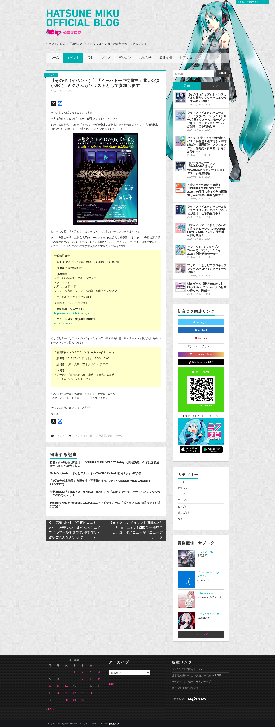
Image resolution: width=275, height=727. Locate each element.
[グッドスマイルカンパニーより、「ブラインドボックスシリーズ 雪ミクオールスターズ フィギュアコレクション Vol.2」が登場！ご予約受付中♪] (180, 115)
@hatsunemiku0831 (202, 362)
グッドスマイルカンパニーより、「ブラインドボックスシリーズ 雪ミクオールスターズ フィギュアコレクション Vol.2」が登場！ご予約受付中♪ (207, 119)
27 (58, 700)
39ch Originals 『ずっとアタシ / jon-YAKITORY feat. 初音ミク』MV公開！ (97, 473)
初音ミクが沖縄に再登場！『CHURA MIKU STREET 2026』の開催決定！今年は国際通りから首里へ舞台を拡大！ (207, 189)
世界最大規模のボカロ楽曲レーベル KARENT (196, 675)
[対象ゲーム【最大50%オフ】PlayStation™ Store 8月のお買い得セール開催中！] (180, 286)
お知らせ (145, 57)
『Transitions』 (205, 593)
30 (82, 700)
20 (58, 693)
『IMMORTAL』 (206, 552)
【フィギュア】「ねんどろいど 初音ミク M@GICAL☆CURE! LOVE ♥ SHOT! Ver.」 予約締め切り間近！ (207, 230)
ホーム (54, 57)
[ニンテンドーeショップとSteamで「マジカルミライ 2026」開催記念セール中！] (180, 250)
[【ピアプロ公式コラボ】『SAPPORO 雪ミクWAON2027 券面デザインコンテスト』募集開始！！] (180, 166)
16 (82, 686)
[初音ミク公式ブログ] (82, 22)
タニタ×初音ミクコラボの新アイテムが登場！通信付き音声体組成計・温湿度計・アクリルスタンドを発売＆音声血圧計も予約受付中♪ (207, 144)
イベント (73, 57)
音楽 (90, 57)
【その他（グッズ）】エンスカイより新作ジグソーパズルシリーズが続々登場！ (207, 98)
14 (66, 686)
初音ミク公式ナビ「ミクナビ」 (201, 416)
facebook (202, 330)
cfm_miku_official (202, 354)
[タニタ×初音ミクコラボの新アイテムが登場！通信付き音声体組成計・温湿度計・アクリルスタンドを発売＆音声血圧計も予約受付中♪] (180, 141)
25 (99, 693)
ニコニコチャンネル (202, 346)
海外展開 (165, 57)
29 (74, 700)
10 (91, 679)
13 (58, 686)
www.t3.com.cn (63, 323)
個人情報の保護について (185, 688)
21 (66, 693)
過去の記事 (184, 512)
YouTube (202, 338)
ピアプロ (186, 57)
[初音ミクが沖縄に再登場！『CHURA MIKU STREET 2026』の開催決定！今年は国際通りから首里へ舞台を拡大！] (180, 188)
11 (99, 679)
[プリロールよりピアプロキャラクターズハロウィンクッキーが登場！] (180, 268)
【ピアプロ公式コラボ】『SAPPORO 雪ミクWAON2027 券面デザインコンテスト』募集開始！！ (206, 168)
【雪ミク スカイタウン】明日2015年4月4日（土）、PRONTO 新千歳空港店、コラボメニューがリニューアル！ (136, 530)
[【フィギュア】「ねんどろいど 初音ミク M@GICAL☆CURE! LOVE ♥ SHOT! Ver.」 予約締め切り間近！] (180, 228)
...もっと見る (201, 634)
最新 (187, 86)
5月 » (51, 709)
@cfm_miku (202, 322)
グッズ (106, 57)
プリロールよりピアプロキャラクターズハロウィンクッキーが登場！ (207, 268)
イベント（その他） (84, 435)
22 (74, 693)
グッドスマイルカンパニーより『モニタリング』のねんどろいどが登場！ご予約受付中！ (207, 210)
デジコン (124, 57)
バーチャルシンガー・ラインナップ (191, 681)
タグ (215, 86)
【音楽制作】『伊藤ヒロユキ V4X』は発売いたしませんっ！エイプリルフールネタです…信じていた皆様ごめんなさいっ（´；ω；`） (75, 530)
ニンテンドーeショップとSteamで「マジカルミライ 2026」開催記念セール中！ (204, 250)
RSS (113, 684)
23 (82, 693)
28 (66, 700)
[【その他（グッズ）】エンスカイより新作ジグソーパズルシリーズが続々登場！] (180, 97)
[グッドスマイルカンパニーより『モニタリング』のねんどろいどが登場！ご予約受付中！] (180, 209)
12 (50, 686)
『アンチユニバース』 (209, 614)
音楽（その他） (116, 435)
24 (91, 693)
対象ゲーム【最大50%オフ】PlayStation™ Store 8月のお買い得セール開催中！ (206, 287)
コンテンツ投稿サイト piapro (187, 669)
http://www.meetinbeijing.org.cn (72, 313)
